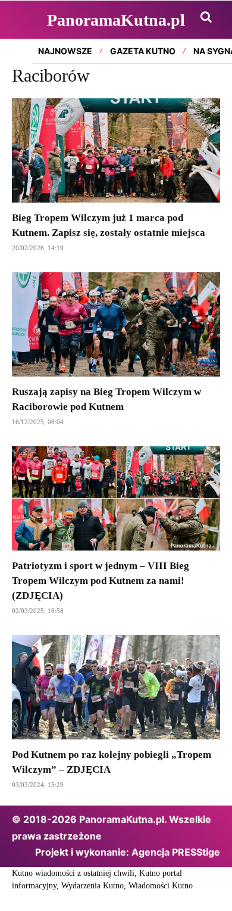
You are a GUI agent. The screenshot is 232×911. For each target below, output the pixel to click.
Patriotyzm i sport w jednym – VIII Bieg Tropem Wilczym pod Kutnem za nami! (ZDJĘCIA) (100, 580)
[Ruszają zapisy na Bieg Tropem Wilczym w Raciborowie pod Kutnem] (116, 324)
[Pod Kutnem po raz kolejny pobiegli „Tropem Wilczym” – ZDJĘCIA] (116, 687)
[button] (206, 16)
